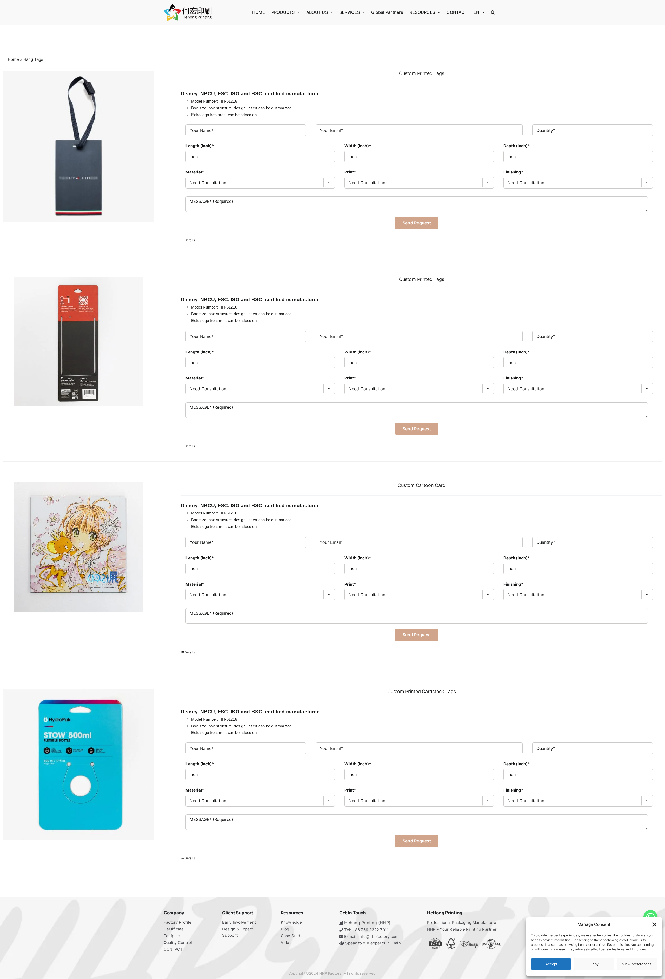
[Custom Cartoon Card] (78, 547)
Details (189, 240)
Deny (594, 964)
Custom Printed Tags (421, 73)
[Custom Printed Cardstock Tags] (78, 764)
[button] (654, 924)
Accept (551, 964)
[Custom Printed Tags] (78, 146)
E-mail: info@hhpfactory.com (370, 936)
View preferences (637, 964)
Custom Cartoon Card (421, 485)
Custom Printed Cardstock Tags (421, 691)
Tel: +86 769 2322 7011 (366, 929)
